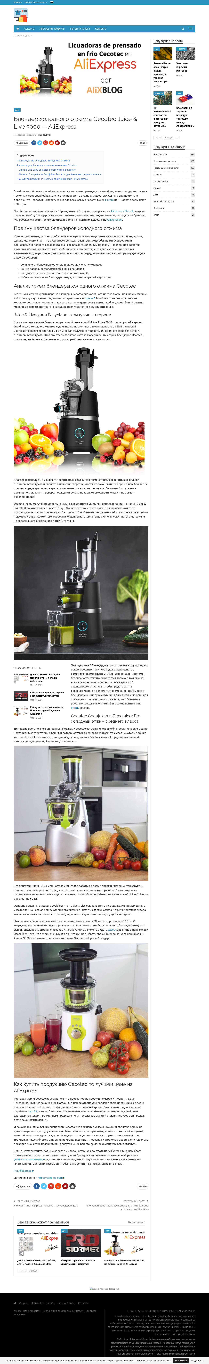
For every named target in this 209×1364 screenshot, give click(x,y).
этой (74, 707)
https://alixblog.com (50, 1177)
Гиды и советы (160, 181)
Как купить (158, 208)
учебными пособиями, (28, 1159)
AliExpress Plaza (121, 211)
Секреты (29, 28)
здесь (89, 298)
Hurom (109, 199)
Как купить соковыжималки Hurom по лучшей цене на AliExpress (46, 710)
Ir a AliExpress (23, 1170)
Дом (17, 110)
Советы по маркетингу (164, 161)
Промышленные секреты (166, 168)
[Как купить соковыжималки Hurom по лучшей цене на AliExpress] (21, 711)
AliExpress (113, 219)
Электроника (160, 154)
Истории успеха (80, 28)
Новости (181, 49)
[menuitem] (51, 1)
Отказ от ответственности (36, 2)
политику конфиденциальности (178, 1353)
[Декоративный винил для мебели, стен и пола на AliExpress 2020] (21, 678)
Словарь (157, 174)
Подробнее (197, 1360)
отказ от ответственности (139, 1353)
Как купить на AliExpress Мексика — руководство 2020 (46, 1205)
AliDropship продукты (52, 28)
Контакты (18, 2)
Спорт (156, 215)
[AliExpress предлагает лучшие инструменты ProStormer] (21, 696)
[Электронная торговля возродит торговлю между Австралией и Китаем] (185, 98)
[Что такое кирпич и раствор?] (185, 53)
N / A (157, 49)
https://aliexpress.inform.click (157, 1316)
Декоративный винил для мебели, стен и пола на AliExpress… (45, 678)
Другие (157, 188)
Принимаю (181, 1360)
